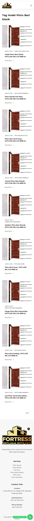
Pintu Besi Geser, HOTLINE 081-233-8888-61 (15, 268)
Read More (8, 61)
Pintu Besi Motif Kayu (21, 135)
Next (27, 413)
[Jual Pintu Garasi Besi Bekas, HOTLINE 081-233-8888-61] (17, 377)
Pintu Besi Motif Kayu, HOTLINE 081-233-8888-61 (15, 140)
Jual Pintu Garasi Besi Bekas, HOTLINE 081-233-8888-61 (16, 397)
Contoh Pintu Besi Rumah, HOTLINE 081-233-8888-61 (15, 182)
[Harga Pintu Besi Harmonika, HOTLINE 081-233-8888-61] (17, 291)
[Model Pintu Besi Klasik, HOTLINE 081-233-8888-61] (17, 36)
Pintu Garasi (17, 465)
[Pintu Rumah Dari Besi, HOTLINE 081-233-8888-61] (17, 78)
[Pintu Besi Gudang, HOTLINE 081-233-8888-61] (17, 335)
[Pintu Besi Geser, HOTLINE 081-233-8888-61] (17, 249)
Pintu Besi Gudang (20, 350)
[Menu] (31, 5)
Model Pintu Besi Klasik (22, 51)
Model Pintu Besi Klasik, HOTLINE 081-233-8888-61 (15, 55)
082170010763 (17, 507)
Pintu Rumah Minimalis (21, 93)
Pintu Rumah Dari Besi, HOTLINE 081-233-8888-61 (15, 98)
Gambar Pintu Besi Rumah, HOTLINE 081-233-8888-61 (15, 226)
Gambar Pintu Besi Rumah (12, 222)
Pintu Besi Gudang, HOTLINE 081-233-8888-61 (16, 355)
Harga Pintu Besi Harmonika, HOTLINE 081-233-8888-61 (16, 312)
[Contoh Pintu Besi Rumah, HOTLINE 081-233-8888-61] (17, 163)
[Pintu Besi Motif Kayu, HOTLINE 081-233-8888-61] (17, 120)
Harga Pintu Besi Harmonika (13, 308)
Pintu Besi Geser (19, 264)
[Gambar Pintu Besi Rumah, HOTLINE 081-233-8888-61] (17, 205)
